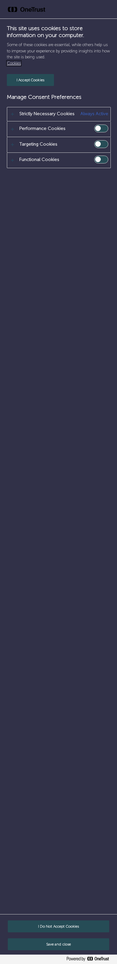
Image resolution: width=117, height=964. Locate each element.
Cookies (14, 63)
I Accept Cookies (30, 80)
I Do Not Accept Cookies (58, 926)
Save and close (58, 944)
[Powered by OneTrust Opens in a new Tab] (90, 960)
